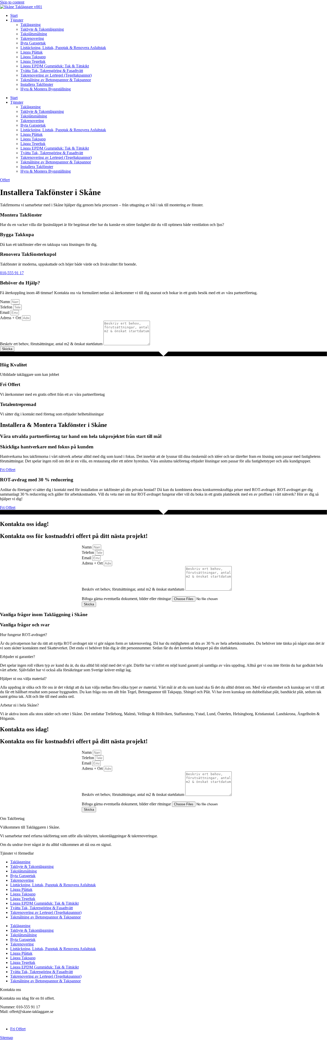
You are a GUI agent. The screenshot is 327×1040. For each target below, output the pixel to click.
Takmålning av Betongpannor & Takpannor (55, 80)
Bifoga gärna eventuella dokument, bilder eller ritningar (127, 598)
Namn (5, 302)
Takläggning (30, 24)
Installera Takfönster (36, 84)
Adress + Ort (11, 318)
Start (14, 15)
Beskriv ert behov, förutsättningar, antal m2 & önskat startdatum (51, 344)
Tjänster (16, 20)
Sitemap (6, 1037)
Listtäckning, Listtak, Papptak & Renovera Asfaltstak (63, 47)
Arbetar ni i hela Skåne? (19, 705)
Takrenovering (32, 38)
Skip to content (12, 2)
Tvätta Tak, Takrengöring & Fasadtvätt (51, 70)
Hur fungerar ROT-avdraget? (23, 634)
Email (5, 312)
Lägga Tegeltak (32, 61)
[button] (163, 634)
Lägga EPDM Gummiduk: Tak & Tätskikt (54, 66)
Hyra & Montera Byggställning (45, 89)
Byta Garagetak (33, 43)
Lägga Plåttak (31, 52)
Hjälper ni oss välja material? (23, 678)
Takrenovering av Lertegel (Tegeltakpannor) (56, 75)
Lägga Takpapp (33, 57)
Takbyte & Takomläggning (42, 29)
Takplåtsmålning (33, 34)
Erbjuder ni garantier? (17, 656)
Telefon (6, 307)
